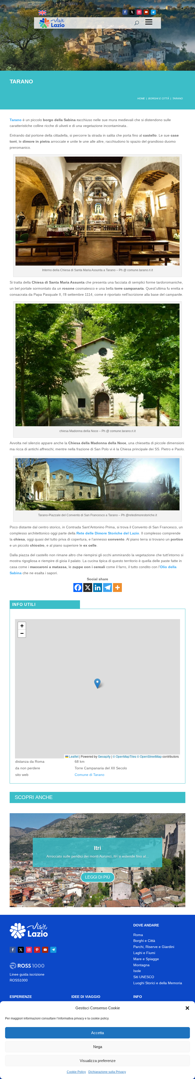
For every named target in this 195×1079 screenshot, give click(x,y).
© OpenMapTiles (124, 756)
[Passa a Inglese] (42, 13)
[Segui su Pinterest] (37, 950)
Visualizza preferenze (98, 1060)
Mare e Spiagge (146, 959)
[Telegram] (107, 587)
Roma (138, 935)
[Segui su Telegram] (153, 12)
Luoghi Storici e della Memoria (157, 983)
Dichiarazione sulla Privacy (107, 1072)
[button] (187, 1008)
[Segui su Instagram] (139, 12)
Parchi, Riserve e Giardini (153, 947)
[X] (87, 587)
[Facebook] (77, 587)
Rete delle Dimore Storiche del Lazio (107, 533)
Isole (137, 971)
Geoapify (104, 756)
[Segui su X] (132, 12)
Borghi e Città (144, 941)
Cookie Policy (76, 1072)
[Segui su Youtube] (146, 12)
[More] (117, 587)
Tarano (16, 120)
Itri (97, 848)
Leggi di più (97, 877)
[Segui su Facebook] (124, 12)
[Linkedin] (97, 587)
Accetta (97, 1033)
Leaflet (73, 756)
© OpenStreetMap (149, 756)
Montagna (141, 965)
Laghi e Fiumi (144, 953)
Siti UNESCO (143, 977)
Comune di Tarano (89, 775)
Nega (97, 1047)
